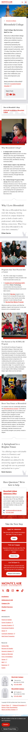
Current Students (6, 622)
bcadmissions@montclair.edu (14, 510)
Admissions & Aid (7, 600)
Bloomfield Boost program (11, 408)
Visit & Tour (14, 556)
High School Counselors (8, 636)
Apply (14, 538)
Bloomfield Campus (18, 689)
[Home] (7, 2)
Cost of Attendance (7, 656)
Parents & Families (7, 619)
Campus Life (6, 603)
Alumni (3, 631)
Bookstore (4, 665)
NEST (3, 662)
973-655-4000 (18, 684)
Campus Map (5, 646)
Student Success (7, 607)
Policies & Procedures (19, 705)
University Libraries (7, 651)
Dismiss (5, 724)
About (4, 610)
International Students (8, 628)
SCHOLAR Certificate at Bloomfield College (13, 111)
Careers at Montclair (7, 654)
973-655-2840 (10, 512)
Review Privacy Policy (10, 729)
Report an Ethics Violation (9, 709)
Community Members (7, 633)
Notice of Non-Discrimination (9, 707)
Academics (5, 596)
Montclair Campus (17, 677)
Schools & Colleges (11, 20)
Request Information (14, 573)
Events (3, 668)
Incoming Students (7, 625)
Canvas (3, 659)
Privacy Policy (5, 705)
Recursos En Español (7, 648)
